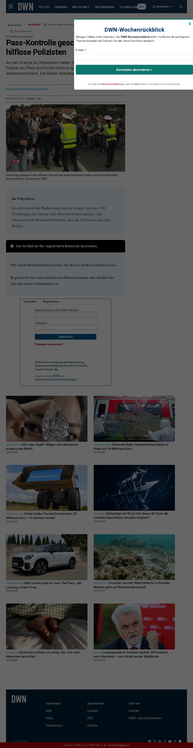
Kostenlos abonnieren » (134, 70)
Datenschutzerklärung (112, 84)
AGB (136, 84)
